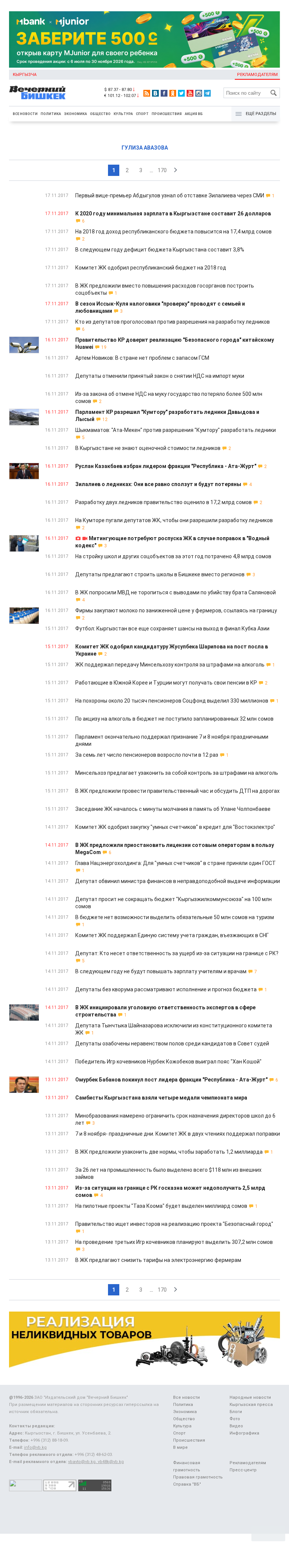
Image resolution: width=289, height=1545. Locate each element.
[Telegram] (207, 93)
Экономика (75, 114)
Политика (51, 114)
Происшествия (167, 114)
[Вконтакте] (155, 93)
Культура (123, 114)
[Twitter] (181, 93)
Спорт (142, 114)
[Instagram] (198, 93)
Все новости (25, 114)
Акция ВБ (194, 114)
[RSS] (146, 93)
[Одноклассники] (172, 93)
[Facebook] (164, 93)
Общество (100, 114)
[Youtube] (190, 93)
